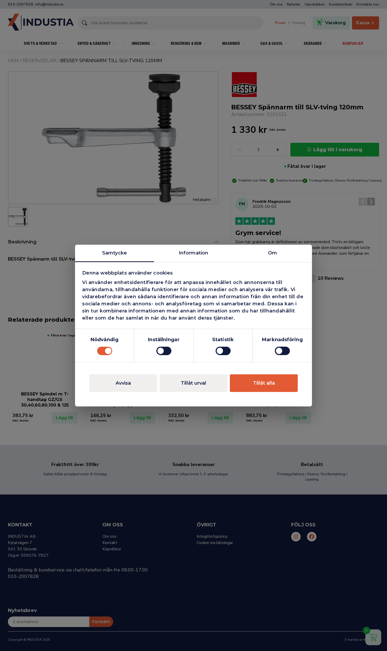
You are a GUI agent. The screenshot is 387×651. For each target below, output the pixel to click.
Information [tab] (193, 253)
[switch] (163, 351)
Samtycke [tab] (114, 253)
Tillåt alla (264, 383)
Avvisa (123, 383)
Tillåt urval (193, 383)
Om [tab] (272, 253)
